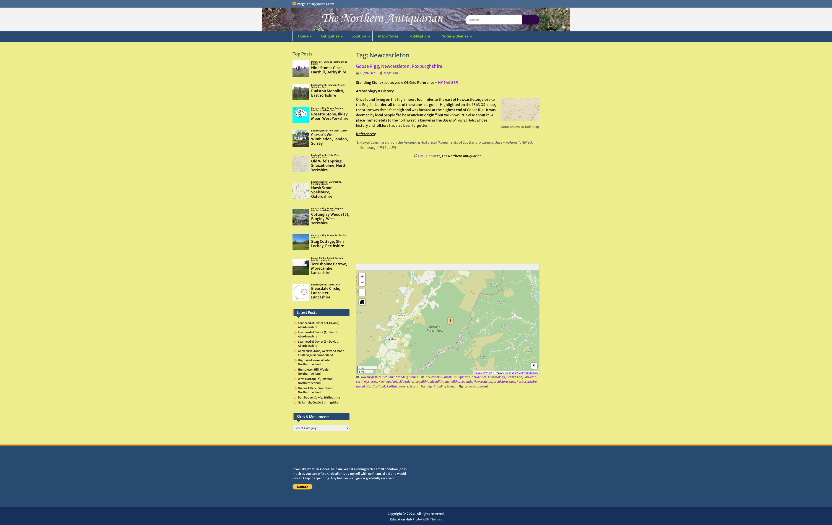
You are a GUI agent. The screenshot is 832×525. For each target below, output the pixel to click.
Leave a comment (476, 386)
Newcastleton (483, 382)
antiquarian (462, 377)
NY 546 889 (448, 82)
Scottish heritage (421, 386)
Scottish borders (397, 386)
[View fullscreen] (362, 292)
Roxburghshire (371, 377)
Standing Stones (407, 377)
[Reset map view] (362, 302)
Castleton (529, 377)
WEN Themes (432, 519)
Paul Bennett (429, 156)
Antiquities (329, 36)
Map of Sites (388, 36)
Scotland (389, 377)
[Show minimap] (534, 366)
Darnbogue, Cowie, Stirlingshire (319, 397)
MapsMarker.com (484, 372)
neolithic (466, 382)
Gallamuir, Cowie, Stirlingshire (318, 402)
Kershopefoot (388, 382)
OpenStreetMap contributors (521, 372)
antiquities (479, 377)
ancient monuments (439, 377)
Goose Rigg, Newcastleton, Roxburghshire (399, 66)
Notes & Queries (455, 36)
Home (303, 36)
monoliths (452, 382)
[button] (450, 321)
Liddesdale (405, 382)
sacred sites (364, 386)
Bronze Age (514, 377)
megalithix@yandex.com (315, 4)
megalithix (391, 73)
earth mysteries (366, 382)
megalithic (421, 382)
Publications (420, 36)
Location (358, 36)
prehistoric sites (504, 382)
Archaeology (496, 377)
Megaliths (437, 382)
